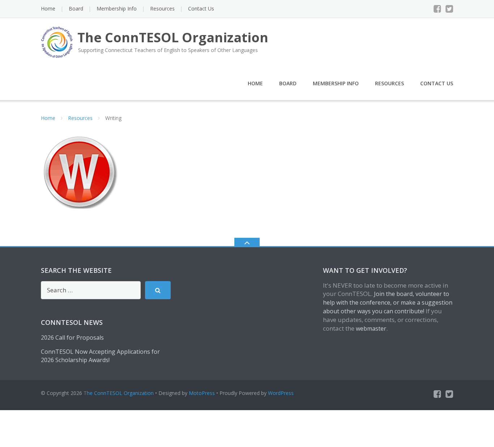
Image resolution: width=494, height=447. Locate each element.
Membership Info (117, 8)
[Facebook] (437, 8)
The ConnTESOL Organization (119, 393)
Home (48, 8)
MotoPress (202, 393)
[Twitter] (449, 8)
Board (76, 8)
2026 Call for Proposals (72, 337)
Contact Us (201, 8)
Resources (162, 8)
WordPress (281, 393)
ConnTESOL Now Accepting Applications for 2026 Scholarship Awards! (100, 356)
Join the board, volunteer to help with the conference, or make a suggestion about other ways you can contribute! (387, 302)
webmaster (371, 328)
